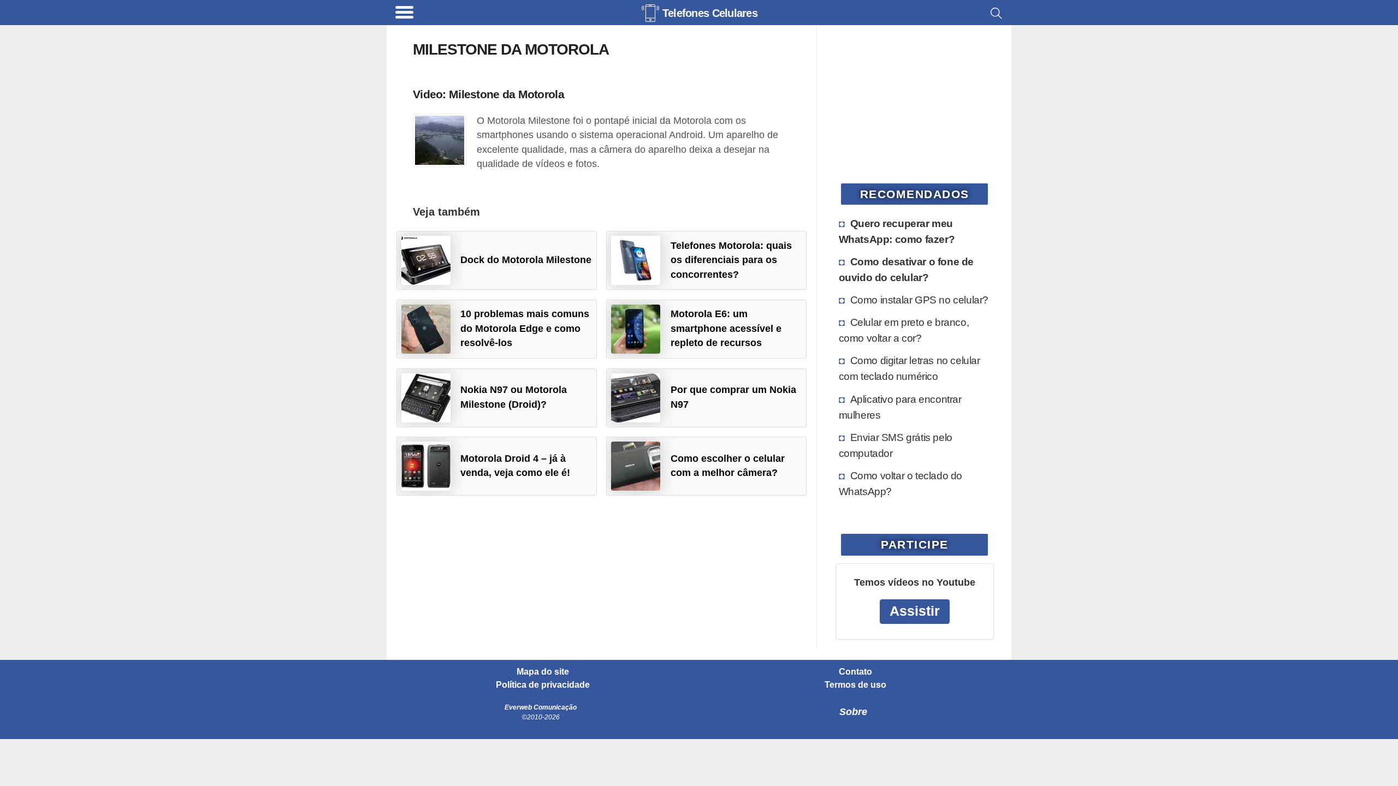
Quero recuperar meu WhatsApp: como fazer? (897, 231)
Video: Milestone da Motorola (488, 94)
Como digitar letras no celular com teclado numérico (909, 368)
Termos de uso (855, 685)
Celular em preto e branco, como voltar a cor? (904, 330)
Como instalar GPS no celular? (919, 300)
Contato (855, 672)
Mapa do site (543, 672)
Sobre (853, 711)
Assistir (915, 611)
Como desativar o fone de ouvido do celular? (906, 269)
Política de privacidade (543, 685)
